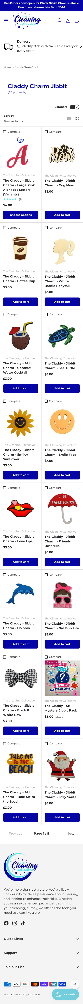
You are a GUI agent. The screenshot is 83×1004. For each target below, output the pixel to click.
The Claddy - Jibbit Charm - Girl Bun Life (62, 626)
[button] (77, 20)
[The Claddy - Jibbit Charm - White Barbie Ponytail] (62, 249)
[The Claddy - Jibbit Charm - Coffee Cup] (20, 248)
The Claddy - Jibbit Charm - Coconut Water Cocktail (18, 367)
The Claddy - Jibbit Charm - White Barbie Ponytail (60, 281)
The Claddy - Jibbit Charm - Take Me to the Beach (19, 796)
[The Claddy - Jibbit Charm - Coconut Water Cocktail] (20, 335)
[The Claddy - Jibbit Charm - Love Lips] (20, 508)
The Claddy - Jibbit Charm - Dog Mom (60, 183)
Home (7, 67)
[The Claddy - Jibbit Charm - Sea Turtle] (62, 335)
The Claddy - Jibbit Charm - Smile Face (60, 452)
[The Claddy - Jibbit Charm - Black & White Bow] (20, 678)
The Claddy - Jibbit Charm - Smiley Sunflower (18, 454)
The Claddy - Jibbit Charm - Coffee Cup (19, 279)
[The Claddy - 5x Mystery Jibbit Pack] (62, 678)
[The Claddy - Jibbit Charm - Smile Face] (62, 422)
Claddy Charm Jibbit (27, 67)
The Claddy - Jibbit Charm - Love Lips (18, 539)
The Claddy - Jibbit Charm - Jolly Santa (60, 795)
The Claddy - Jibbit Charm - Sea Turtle (60, 366)
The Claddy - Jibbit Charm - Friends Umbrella (60, 541)
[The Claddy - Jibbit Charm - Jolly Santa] (62, 764)
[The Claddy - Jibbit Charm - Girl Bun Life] (62, 595)
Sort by (9, 115)
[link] (16, 833)
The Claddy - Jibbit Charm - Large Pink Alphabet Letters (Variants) (19, 187)
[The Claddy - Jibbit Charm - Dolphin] (20, 595)
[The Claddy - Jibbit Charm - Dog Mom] (62, 153)
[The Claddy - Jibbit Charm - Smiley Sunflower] (20, 422)
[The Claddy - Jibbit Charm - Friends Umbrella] (62, 509)
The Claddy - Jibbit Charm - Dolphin (18, 626)
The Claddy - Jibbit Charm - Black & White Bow (18, 710)
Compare (61, 107)
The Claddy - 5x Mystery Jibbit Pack (61, 708)
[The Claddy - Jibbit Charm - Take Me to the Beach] (20, 764)
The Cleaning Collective (26, 994)
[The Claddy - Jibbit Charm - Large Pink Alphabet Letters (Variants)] (20, 152)
